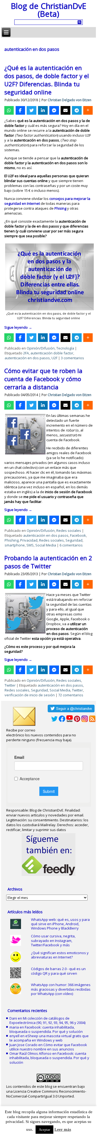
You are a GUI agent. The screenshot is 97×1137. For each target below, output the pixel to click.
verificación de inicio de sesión (30, 695)
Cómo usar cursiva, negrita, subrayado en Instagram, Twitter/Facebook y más (53, 940)
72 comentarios (70, 695)
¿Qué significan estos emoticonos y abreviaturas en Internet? (60, 955)
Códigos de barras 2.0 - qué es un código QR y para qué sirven (58, 970)
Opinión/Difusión (41, 348)
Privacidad (28, 540)
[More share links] (88, 110)
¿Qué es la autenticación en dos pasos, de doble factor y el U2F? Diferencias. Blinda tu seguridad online (46, 80)
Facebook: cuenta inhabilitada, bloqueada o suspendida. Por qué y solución (46, 1029)
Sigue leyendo (18, 327)
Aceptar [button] (44, 1130)
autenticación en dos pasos (27, 357)
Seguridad (73, 540)
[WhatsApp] (9, 110)
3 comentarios (72, 357)
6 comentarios (71, 545)
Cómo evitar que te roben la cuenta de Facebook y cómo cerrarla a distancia (43, 379)
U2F (54, 357)
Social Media (45, 545)
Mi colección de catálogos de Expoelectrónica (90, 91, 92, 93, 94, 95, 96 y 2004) (47, 1020)
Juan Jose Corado (23, 1044)
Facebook (78, 535)
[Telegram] (76, 110)
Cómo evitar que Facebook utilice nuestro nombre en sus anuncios (48, 1047)
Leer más (62, 1129)
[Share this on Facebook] (20, 110)
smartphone (15, 545)
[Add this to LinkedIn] (42, 110)
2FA (26, 353)
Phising (60, 208)
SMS (30, 545)
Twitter (10, 685)
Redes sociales (68, 530)
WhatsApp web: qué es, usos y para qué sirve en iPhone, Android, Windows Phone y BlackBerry (60, 924)
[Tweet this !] (31, 110)
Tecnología (65, 348)
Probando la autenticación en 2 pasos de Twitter (48, 562)
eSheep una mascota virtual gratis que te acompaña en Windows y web (49, 1038)
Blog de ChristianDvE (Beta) (48, 10)
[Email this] (65, 110)
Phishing (12, 540)
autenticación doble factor (51, 353)
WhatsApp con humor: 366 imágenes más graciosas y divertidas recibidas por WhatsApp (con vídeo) (61, 989)
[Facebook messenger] (54, 110)
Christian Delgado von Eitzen (69, 100)
